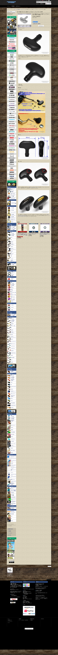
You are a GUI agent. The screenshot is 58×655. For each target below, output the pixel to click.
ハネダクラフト (13, 348)
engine (12, 355)
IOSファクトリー (13, 343)
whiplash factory (13, 405)
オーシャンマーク (13, 212)
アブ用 (12, 309)
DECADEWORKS (13, 497)
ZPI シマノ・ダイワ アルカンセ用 (13, 299)
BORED (12, 429)
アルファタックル (13, 341)
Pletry (12, 398)
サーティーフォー (13, 443)
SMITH (12, 452)
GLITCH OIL (12, 434)
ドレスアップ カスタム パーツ (12, 279)
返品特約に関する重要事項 (36, 23)
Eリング (12, 472)
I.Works (12, 427)
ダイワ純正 (12, 210)
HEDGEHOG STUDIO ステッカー (12, 484)
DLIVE (12, 339)
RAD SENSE (12, 357)
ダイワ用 (12, 307)
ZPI (11, 239)
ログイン (9, 622)
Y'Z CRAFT (12, 441)
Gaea (11, 359)
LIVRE (12, 246)
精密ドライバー (13, 479)
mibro (12, 400)
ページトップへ (49, 579)
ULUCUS (12, 407)
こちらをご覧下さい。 (14, 595)
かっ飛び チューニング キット (12, 273)
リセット (50, 566)
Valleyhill (12, 350)
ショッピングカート (10, 621)
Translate (13, 12)
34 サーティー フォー (12, 253)
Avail (11, 237)
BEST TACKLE (13, 450)
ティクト (12, 258)
